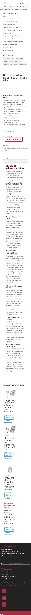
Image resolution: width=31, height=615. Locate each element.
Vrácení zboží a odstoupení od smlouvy (13, 553)
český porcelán (22, 64)
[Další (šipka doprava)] (2, 614)
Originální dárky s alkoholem (12, 36)
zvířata (15, 64)
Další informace (11, 161)
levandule (11, 61)
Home (2, 7)
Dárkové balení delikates (10, 27)
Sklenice (20, 148)
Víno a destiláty (8, 47)
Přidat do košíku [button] (9, 419)
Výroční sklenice (8, 50)
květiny (5, 61)
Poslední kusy (7, 33)
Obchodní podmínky (7, 549)
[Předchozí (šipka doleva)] (0, 614)
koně (17, 58)
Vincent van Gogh (8, 64)
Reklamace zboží (6, 556)
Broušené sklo (24, 7)
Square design (11, 583)
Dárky (5, 16)
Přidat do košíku (14, 139)
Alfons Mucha (7, 58)
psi (16, 61)
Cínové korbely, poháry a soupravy (13, 30)
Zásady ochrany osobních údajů (10, 551)
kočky (21, 58)
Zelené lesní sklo (8, 39)
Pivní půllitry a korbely (10, 44)
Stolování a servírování (12, 7)
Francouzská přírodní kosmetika (13, 41)
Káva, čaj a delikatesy (9, 19)
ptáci (20, 61)
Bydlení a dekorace (9, 24)
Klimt (13, 58)
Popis (7, 158)
